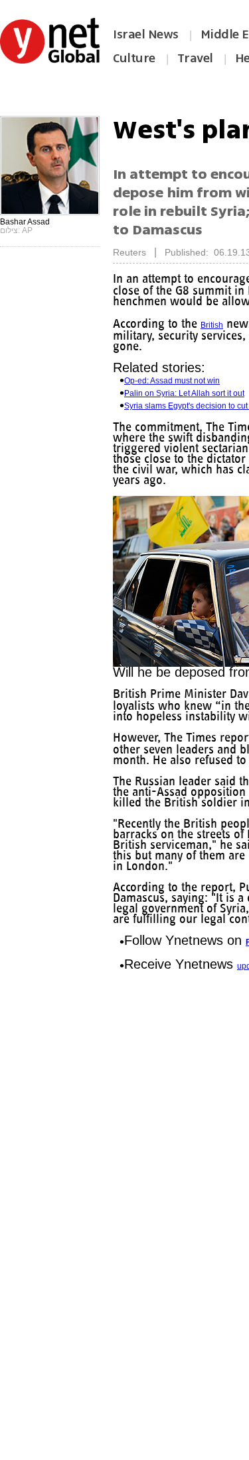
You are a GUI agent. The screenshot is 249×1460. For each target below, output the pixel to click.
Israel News (146, 34)
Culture (134, 58)
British (212, 325)
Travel (195, 58)
